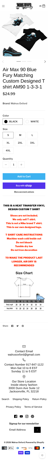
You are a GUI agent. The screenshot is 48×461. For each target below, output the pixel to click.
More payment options (24, 192)
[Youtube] (21, 416)
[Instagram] (26, 416)
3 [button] (29, 61)
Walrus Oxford (19, 103)
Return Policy (39, 399)
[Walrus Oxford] (24, 6)
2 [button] (24, 61)
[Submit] (37, 430)
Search (5, 399)
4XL (8, 150)
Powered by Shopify (35, 442)
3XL (32, 142)
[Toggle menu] (3, 6)
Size (5, 129)
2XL (20, 142)
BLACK (13, 121)
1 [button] (18, 61)
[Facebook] (15, 416)
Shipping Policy (21, 399)
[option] (24, 35)
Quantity (8, 158)
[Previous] (3, 62)
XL (8, 142)
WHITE (35, 121)
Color (6, 115)
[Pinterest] (32, 416)
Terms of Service (33, 407)
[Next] (45, 62)
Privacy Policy (13, 407)
